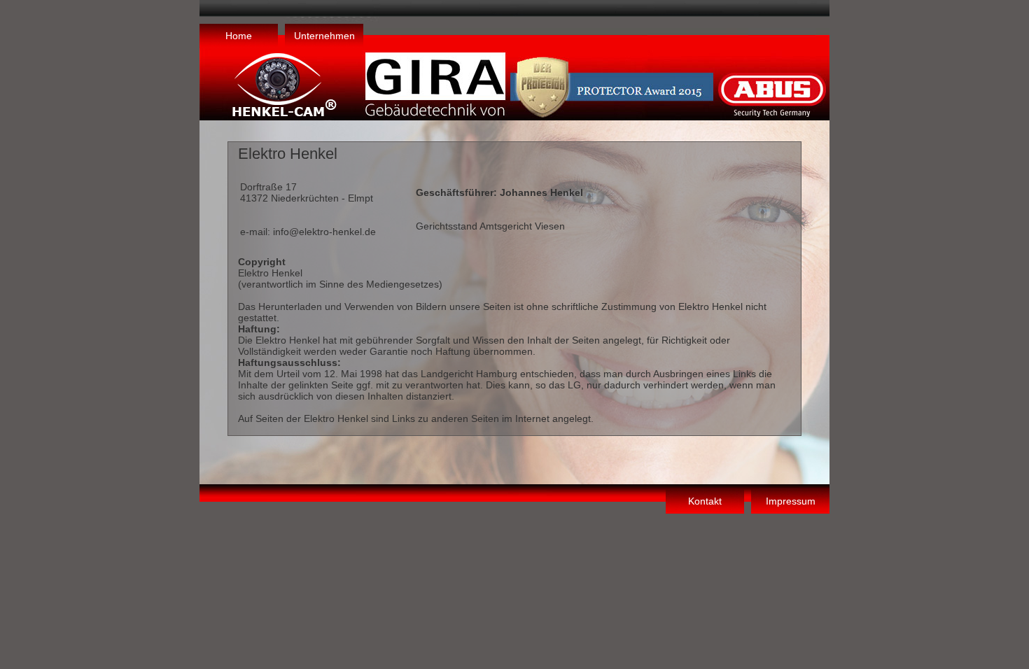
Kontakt (705, 501)
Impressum (791, 501)
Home (238, 35)
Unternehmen (324, 35)
